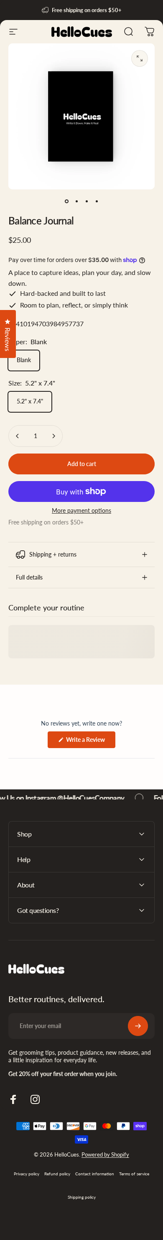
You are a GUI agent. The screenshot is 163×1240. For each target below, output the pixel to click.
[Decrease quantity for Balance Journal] (17, 436)
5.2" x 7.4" (30, 401)
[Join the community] (138, 1026)
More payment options (81, 510)
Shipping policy (82, 1197)
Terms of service (134, 1173)
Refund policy (57, 1173)
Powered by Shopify (105, 1154)
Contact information (94, 1173)
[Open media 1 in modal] (139, 58)
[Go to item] (66, 201)
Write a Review (90, 742)
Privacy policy (26, 1173)
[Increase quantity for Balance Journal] (53, 436)
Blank (24, 359)
